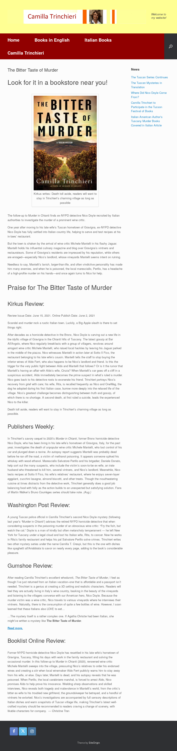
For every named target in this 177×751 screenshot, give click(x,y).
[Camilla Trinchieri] (77, 17)
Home (13, 40)
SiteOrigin (94, 742)
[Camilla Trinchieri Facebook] (14, 731)
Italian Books (98, 40)
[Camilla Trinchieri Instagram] (32, 731)
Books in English (52, 40)
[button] (170, 46)
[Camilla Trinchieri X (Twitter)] (23, 731)
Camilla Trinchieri (26, 53)
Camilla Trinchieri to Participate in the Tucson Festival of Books (146, 107)
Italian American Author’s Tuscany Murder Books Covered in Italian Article (147, 121)
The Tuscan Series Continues (149, 77)
